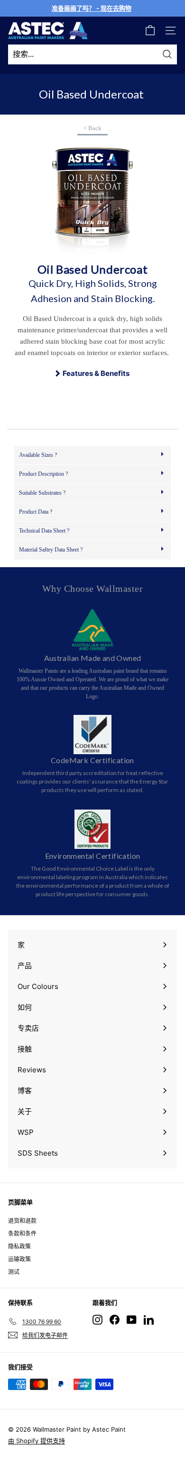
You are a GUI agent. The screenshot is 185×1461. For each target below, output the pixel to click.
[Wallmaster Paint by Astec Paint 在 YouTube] (132, 1320)
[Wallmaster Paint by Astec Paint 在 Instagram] (97, 1320)
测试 (13, 1271)
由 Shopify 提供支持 (36, 1440)
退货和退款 (22, 1220)
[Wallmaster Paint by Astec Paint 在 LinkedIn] (149, 1320)
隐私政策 (19, 1246)
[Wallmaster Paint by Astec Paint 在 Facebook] (115, 1320)
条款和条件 (22, 1233)
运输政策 (19, 1259)
